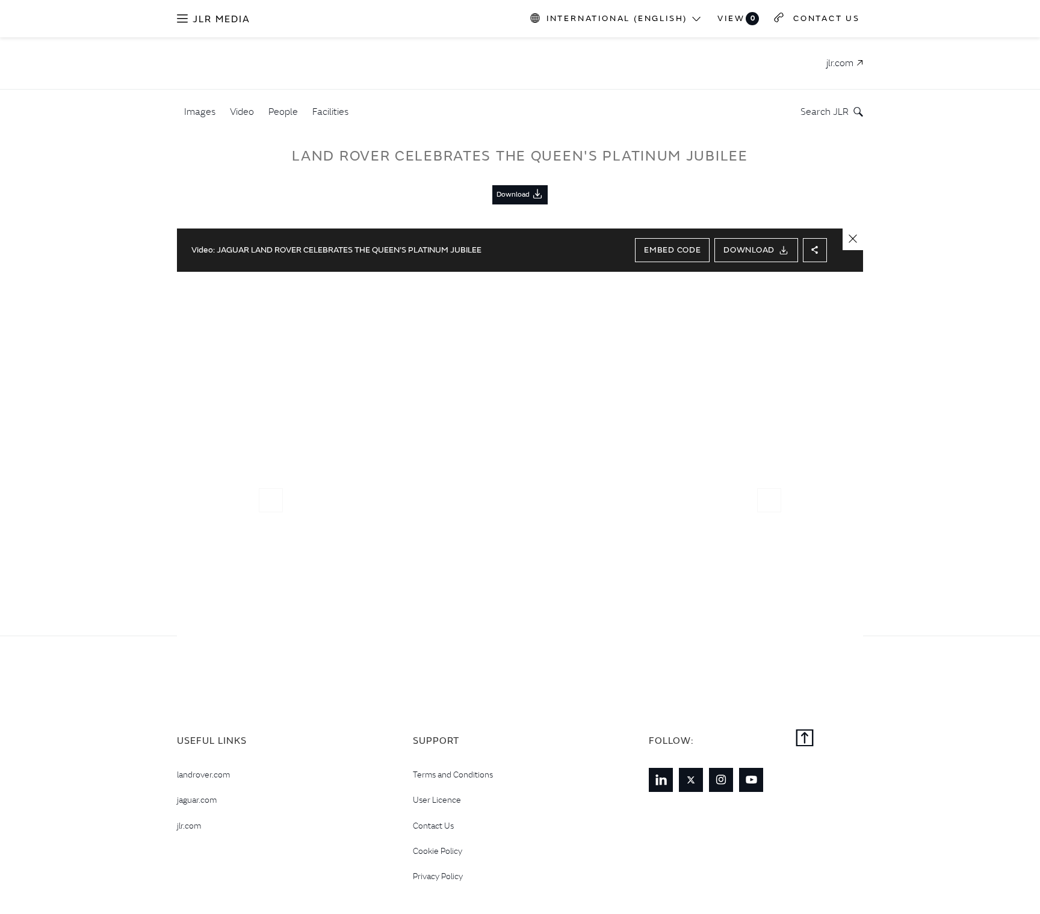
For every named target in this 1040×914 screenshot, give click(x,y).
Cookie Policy (437, 850)
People (283, 111)
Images (199, 111)
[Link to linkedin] (661, 780)
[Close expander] (853, 239)
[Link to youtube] (751, 780)
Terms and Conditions (453, 774)
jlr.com (189, 825)
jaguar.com (197, 799)
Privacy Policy (438, 876)
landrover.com (203, 774)
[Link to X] (691, 780)
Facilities (330, 111)
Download (749, 250)
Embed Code (672, 250)
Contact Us (433, 825)
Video (242, 111)
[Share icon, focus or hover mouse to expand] (815, 250)
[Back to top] (805, 739)
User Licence (437, 799)
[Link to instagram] (721, 780)
